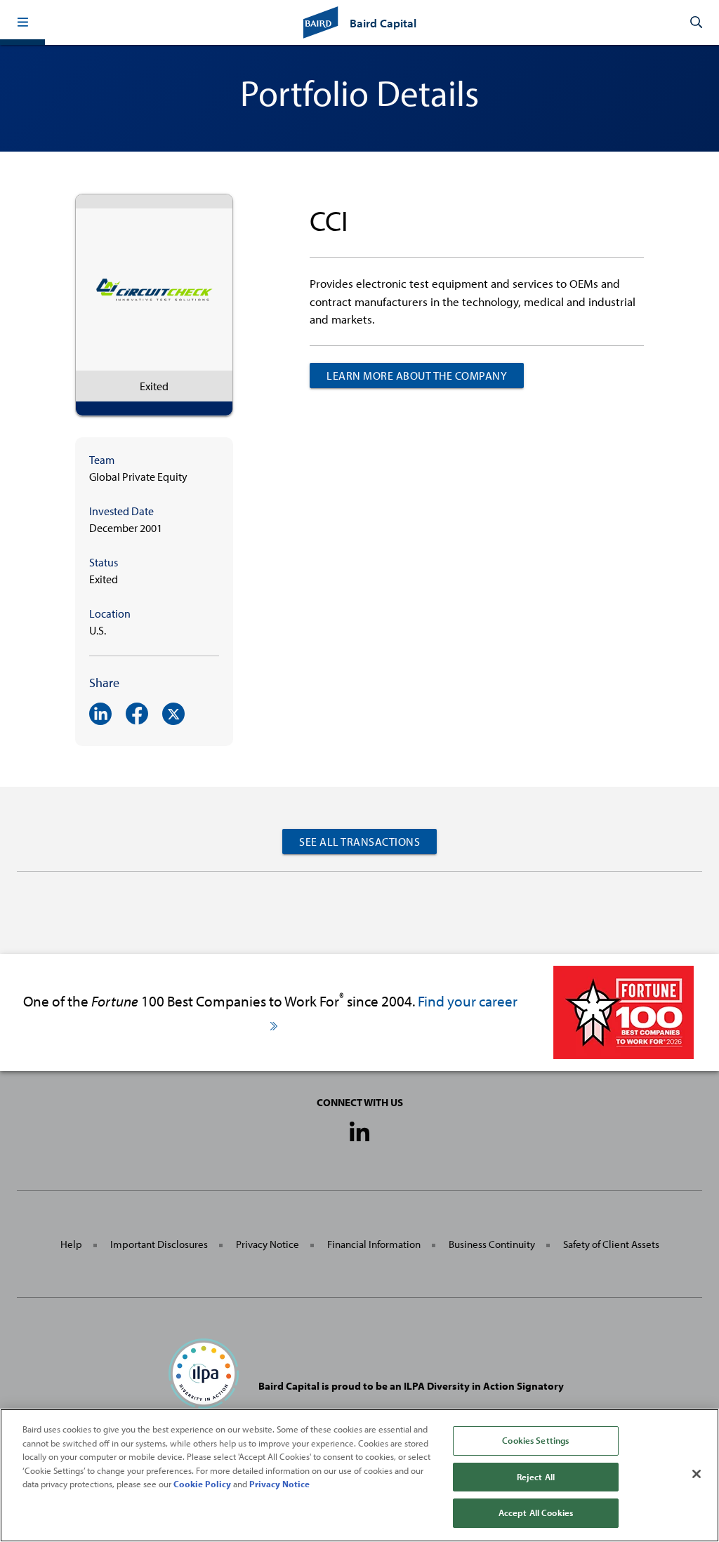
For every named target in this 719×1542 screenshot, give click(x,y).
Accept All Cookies (536, 1512)
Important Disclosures (159, 1244)
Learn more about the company (416, 375)
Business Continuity (492, 1244)
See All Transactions (359, 842)
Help (71, 1244)
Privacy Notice (267, 1244)
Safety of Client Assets (611, 1244)
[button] (22, 22)
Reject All (536, 1476)
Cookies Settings (535, 1440)
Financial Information (374, 1244)
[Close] (696, 1473)
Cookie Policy (202, 1483)
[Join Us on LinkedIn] (359, 1133)
